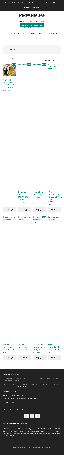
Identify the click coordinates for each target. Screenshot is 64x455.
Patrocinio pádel (13, 433)
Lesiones (15, 431)
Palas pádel (6, 433)
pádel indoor (34, 433)
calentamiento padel (13, 428)
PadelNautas (32, 15)
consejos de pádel (33, 428)
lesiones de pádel (20, 431)
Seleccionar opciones (10, 210)
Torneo (53, 433)
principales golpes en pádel (10, 402)
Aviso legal (38, 449)
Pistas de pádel (20, 433)
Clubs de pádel (21, 428)
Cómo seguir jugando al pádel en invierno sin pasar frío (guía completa (21, 398)
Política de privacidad (29, 449)
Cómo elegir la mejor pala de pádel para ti (14, 409)
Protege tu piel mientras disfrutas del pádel (14, 405)
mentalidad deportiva (42, 431)
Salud (40, 433)
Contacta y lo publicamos (32, 25)
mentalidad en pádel (51, 431)
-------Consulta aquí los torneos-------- (32, 27)
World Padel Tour (13, 435)
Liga (25, 431)
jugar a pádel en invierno (8, 431)
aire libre (6, 428)
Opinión (57, 431)
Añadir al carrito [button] (39, 210)
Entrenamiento (48, 428)
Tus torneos (57, 433)
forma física (57, 428)
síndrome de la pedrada (47, 433)
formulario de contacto (24, 386)
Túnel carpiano (6, 435)
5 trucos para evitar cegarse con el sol (13, 395)
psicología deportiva (27, 433)
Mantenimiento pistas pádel (32, 431)
